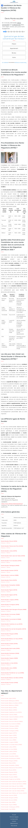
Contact (14, 821)
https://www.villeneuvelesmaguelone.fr (12, 503)
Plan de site (14, 825)
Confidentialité (6, 62)
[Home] (14, 1)
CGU (2, 62)
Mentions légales (14, 817)
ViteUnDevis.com (17, 62)
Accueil (14, 814)
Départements (14, 823)
